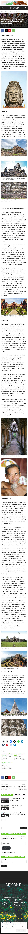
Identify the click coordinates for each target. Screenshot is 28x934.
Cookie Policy (7, 928)
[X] (6, 30)
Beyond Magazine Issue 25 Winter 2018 (5, 801)
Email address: (4, 859)
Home (2, 11)
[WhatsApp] (13, 30)
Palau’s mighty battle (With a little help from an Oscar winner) (7, 788)
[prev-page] (2, 820)
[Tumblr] (15, 920)
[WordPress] (23, 920)
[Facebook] (2, 30)
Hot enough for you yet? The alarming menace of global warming (20, 788)
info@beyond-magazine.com (17, 910)
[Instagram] (7, 920)
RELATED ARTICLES (7, 794)
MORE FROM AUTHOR (19, 794)
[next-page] (5, 820)
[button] (2, 8)
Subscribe (6, 848)
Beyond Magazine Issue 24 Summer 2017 (5, 815)
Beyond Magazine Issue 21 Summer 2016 (13, 11)
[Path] (11, 920)
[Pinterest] (9, 30)
